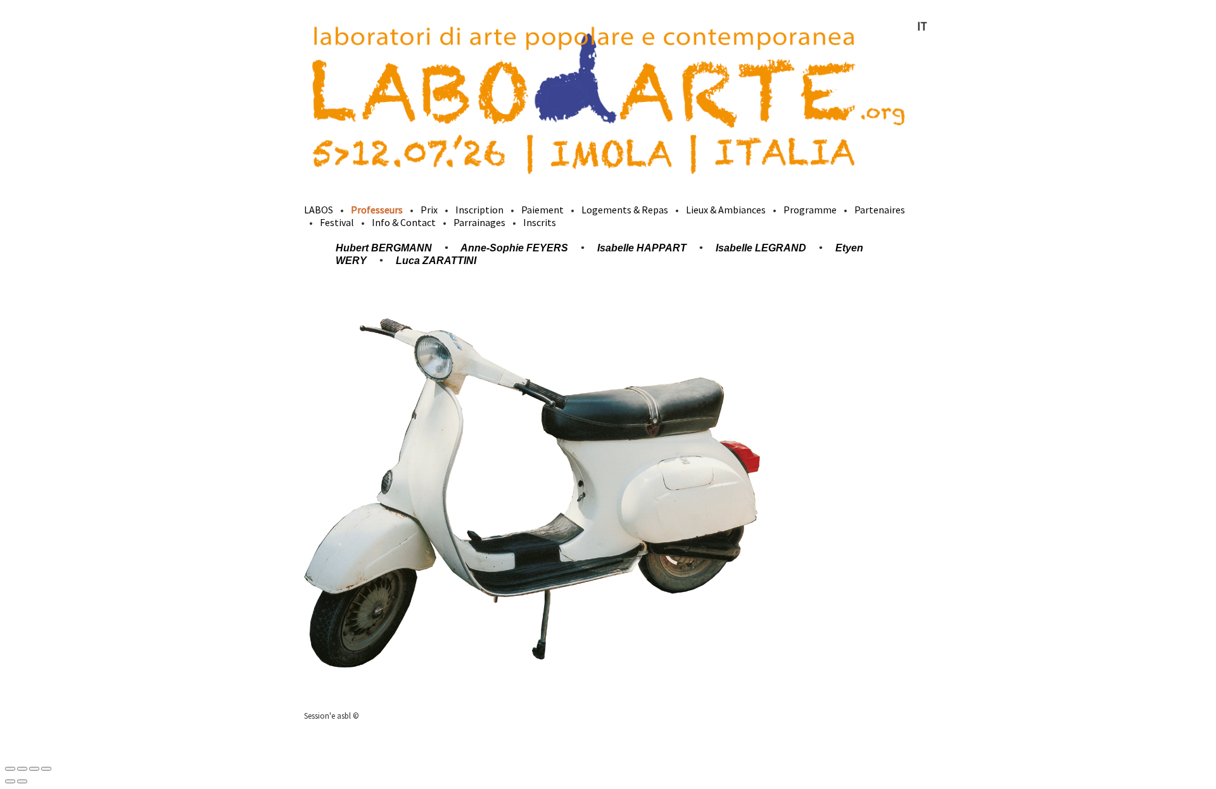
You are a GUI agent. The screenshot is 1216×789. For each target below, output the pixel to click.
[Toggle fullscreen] (34, 769)
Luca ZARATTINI (436, 260)
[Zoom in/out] (46, 769)
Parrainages (479, 222)
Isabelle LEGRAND (761, 248)
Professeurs (377, 209)
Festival (337, 222)
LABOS (318, 209)
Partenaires (879, 209)
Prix (429, 209)
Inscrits (539, 222)
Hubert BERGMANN (384, 248)
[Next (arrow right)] (22, 781)
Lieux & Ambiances (726, 209)
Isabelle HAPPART (642, 248)
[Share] (22, 769)
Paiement (542, 209)
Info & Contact (404, 222)
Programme (810, 209)
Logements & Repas (624, 209)
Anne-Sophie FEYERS (514, 248)
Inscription (479, 209)
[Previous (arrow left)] (10, 781)
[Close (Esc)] (10, 769)
